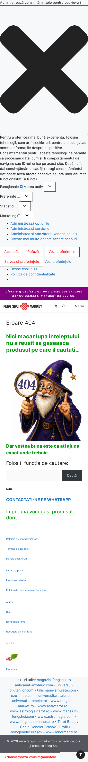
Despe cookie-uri (24, 269)
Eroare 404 (20, 322)
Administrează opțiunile (29, 223)
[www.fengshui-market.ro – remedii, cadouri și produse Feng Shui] (22, 306)
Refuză (33, 252)
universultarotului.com (56, 696)
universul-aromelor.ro (29, 701)
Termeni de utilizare (17, 548)
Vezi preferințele (62, 252)
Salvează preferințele (21, 261)
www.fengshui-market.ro (37, 741)
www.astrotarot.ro (52, 706)
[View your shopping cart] (56, 306)
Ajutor (9, 602)
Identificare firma (15, 621)
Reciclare (11, 669)
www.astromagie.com (55, 716)
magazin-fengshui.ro (54, 680)
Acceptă (11, 252)
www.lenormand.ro (61, 732)
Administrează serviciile (29, 228)
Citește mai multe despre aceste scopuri (43, 239)
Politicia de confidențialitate (22, 538)
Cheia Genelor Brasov (38, 727)
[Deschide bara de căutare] (64, 306)
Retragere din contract (19, 631)
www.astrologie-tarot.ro (29, 711)
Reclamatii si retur (16, 580)
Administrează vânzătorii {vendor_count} (43, 234)
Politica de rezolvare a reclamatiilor (26, 590)
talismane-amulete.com (56, 690)
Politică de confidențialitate (32, 274)
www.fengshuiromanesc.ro (32, 722)
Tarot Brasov (68, 722)
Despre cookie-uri (16, 558)
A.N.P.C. (11, 643)
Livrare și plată (14, 570)
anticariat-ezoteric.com (34, 685)
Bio (8, 611)
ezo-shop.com (23, 696)
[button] (44, 70)
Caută (72, 475)
